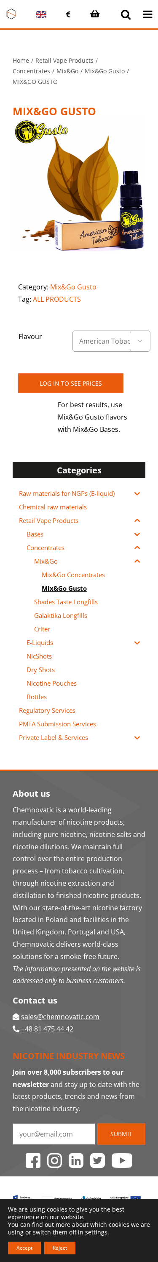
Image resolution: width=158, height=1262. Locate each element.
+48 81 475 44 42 (47, 1029)
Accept (24, 1247)
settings (96, 1232)
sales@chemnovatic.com (60, 1016)
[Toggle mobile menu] (148, 14)
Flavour (30, 336)
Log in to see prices (71, 383)
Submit (121, 1134)
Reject (60, 1247)
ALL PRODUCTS (57, 299)
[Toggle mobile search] (126, 14)
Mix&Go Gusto (73, 287)
